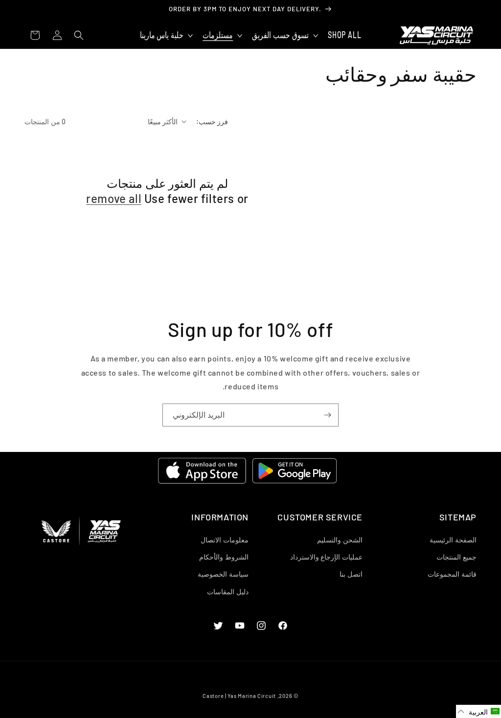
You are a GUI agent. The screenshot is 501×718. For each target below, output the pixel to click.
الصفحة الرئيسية (453, 540)
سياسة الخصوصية (223, 574)
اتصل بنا (351, 574)
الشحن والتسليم (340, 540)
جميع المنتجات (456, 557)
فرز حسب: (212, 121)
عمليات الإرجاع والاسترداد (326, 557)
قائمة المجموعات (452, 574)
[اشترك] (327, 415)
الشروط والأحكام (224, 557)
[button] (284, 35)
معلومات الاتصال (225, 540)
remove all (113, 198)
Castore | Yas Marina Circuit (239, 696)
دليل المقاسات (228, 591)
